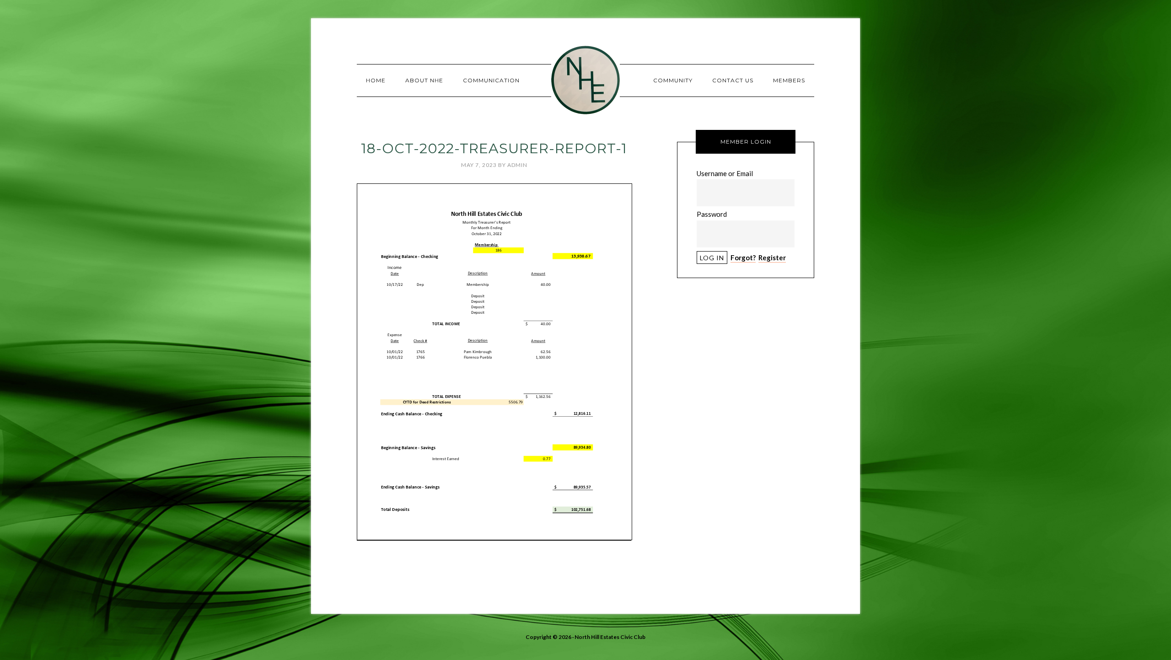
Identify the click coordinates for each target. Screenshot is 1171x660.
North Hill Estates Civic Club (585, 80)
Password (712, 214)
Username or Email (725, 173)
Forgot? (743, 257)
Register (772, 257)
